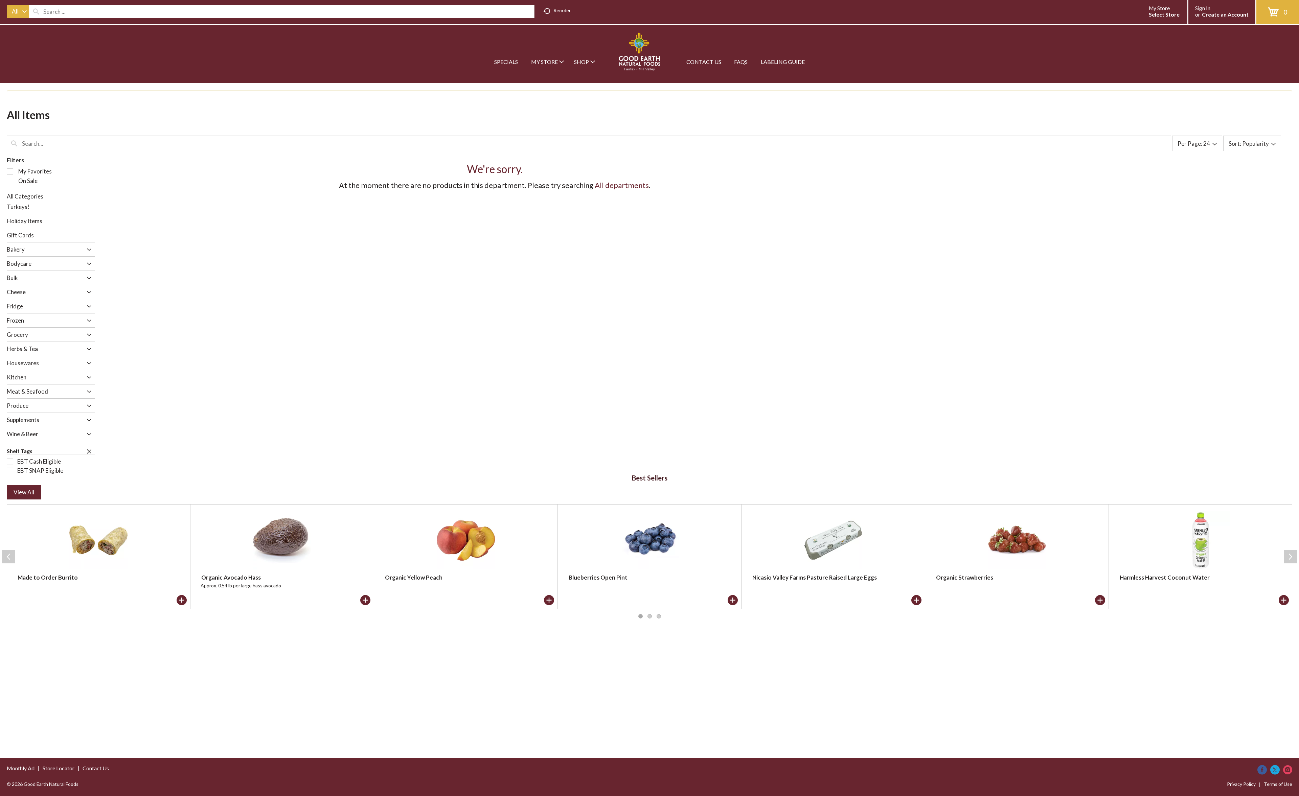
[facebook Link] (1262, 770)
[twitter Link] (1275, 770)
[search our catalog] (36, 11)
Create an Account (1225, 14)
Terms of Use (1278, 784)
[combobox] (18, 11)
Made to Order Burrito (48, 577)
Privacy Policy (1241, 784)
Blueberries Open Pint (598, 577)
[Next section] (1290, 556)
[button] (87, 250)
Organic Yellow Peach (413, 577)
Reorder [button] (562, 10)
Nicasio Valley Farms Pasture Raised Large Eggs (814, 577)
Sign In (1202, 8)
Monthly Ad (21, 768)
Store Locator (58, 768)
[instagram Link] (1287, 770)
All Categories (25, 196)
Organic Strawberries (964, 577)
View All (24, 492)
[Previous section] (8, 556)
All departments (622, 185)
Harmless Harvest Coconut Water (1165, 577)
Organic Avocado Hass (231, 577)
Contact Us (96, 768)
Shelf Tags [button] (19, 451)
